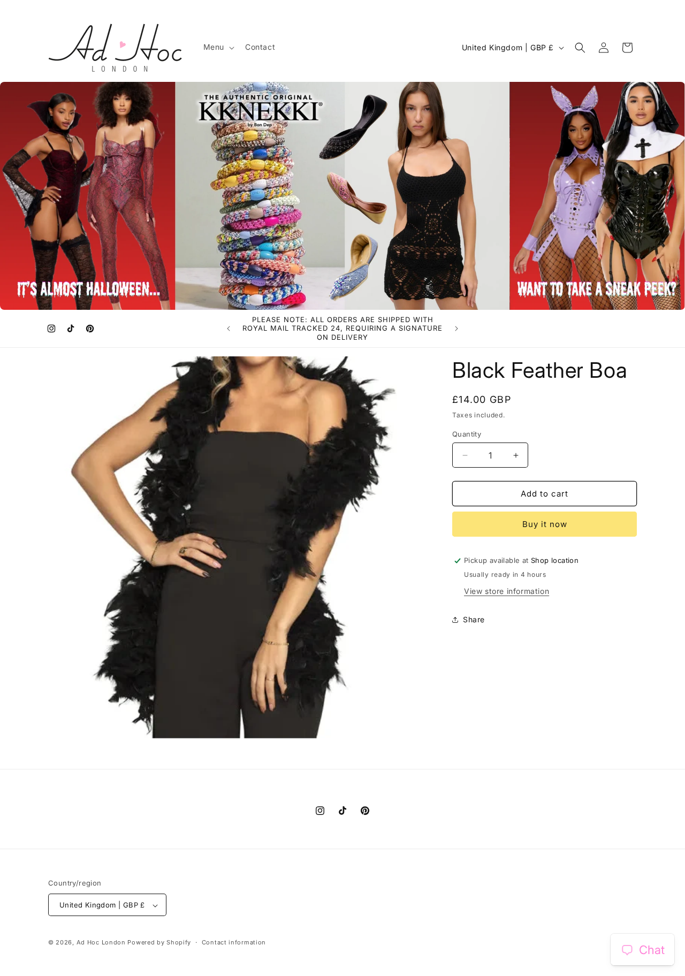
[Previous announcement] (228, 328)
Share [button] (474, 619)
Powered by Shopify (159, 943)
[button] (218, 47)
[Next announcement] (456, 328)
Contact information (234, 943)
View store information (506, 591)
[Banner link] (342, 196)
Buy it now (544, 524)
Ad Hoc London (101, 943)
